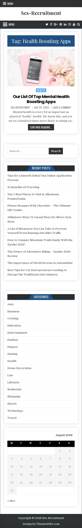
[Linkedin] (65, 24)
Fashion (12, 339)
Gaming (12, 353)
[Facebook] (51, 24)
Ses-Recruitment (41, 12)
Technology (15, 410)
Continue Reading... (42, 127)
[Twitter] (47, 24)
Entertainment (17, 332)
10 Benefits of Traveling (23, 187)
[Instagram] (69, 24)
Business (13, 311)
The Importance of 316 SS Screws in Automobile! (40, 263)
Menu (10, 3)
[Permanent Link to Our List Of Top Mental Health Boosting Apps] (41, 67)
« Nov (11, 500)
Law (10, 375)
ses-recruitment (20, 107)
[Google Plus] (56, 24)
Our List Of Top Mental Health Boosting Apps (41, 99)
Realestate (14, 389)
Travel (11, 417)
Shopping (13, 396)
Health (41, 90)
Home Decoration (19, 368)
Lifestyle (13, 382)
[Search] (78, 24)
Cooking (13, 318)
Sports (12, 403)
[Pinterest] (61, 24)
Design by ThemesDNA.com (41, 524)
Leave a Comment (62, 107)
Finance (12, 347)
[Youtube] (74, 24)
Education (14, 325)
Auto (10, 304)
